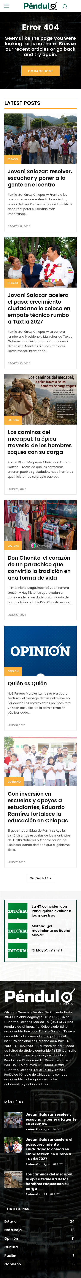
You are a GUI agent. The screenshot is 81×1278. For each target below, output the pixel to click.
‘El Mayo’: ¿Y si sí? (47, 950)
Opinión (13, 671)
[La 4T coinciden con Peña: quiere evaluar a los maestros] (17, 911)
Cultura (13, 420)
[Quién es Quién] (40, 651)
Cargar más (39, 878)
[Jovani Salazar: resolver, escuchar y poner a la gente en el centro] (40, 138)
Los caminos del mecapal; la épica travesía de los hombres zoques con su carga (40, 442)
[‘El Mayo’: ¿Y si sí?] (17, 950)
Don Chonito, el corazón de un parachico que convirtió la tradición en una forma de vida (39, 568)
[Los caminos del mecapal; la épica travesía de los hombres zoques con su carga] (40, 399)
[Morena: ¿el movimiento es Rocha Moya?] (17, 931)
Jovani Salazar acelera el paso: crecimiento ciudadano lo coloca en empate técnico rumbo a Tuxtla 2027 (39, 308)
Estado (13, 159)
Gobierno (14, 781)
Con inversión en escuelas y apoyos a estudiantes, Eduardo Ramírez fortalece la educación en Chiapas (38, 807)
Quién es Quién (27, 683)
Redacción (33, 1129)
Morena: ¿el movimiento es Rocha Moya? (51, 931)
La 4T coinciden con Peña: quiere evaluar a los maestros (51, 911)
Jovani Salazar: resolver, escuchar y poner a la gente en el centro (40, 178)
